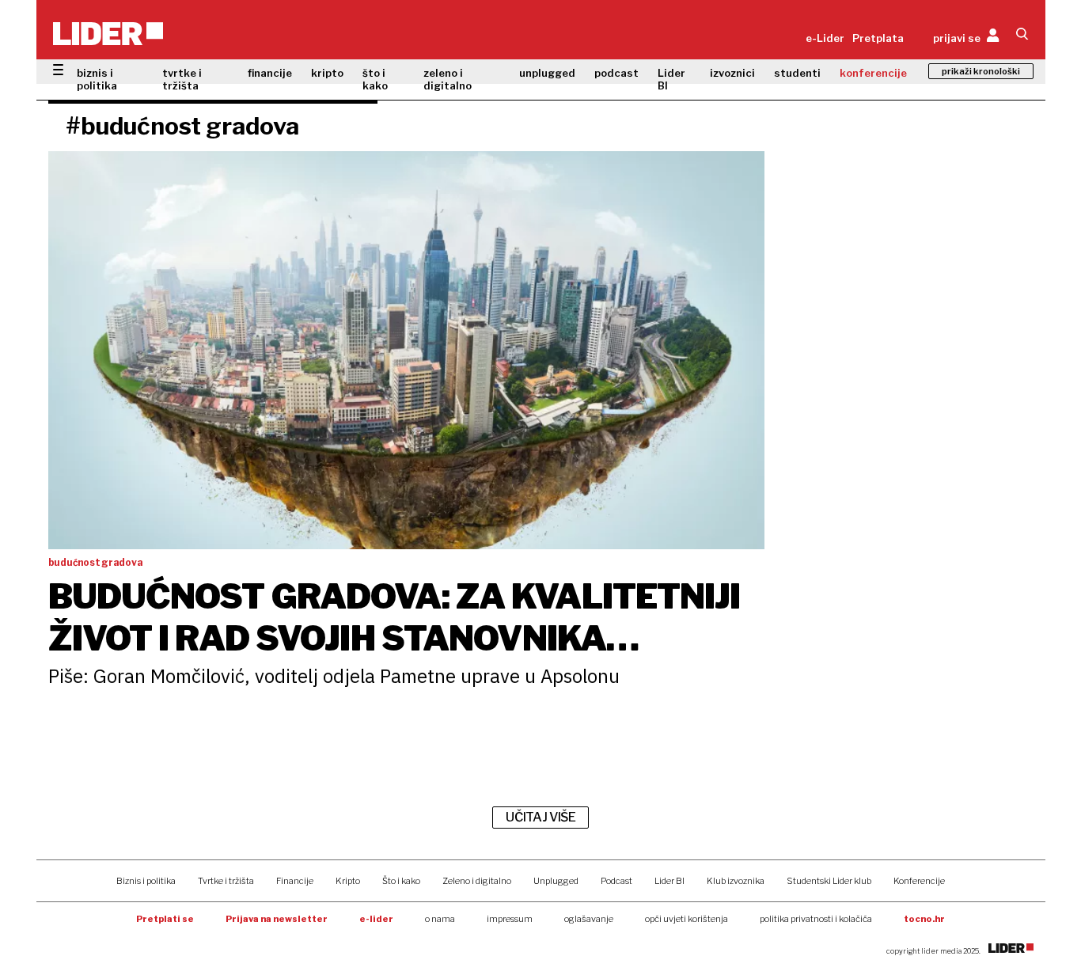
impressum (510, 918)
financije (270, 72)
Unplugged (555, 880)
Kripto (348, 880)
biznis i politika (97, 79)
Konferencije (919, 880)
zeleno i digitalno (447, 79)
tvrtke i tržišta (182, 79)
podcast (616, 72)
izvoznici (732, 72)
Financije (294, 880)
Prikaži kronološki (981, 71)
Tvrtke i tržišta (226, 880)
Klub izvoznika (735, 880)
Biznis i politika (146, 880)
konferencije (873, 72)
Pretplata (878, 38)
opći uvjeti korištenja (686, 918)
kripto (327, 72)
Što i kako (401, 880)
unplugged (547, 72)
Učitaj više (540, 817)
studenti (797, 72)
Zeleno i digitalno (476, 880)
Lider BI (671, 79)
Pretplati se (165, 918)
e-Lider (825, 38)
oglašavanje (588, 918)
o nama (440, 918)
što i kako (375, 79)
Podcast (616, 880)
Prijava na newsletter (277, 918)
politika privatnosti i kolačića (816, 918)
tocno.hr (924, 918)
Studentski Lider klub (829, 880)
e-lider (376, 918)
